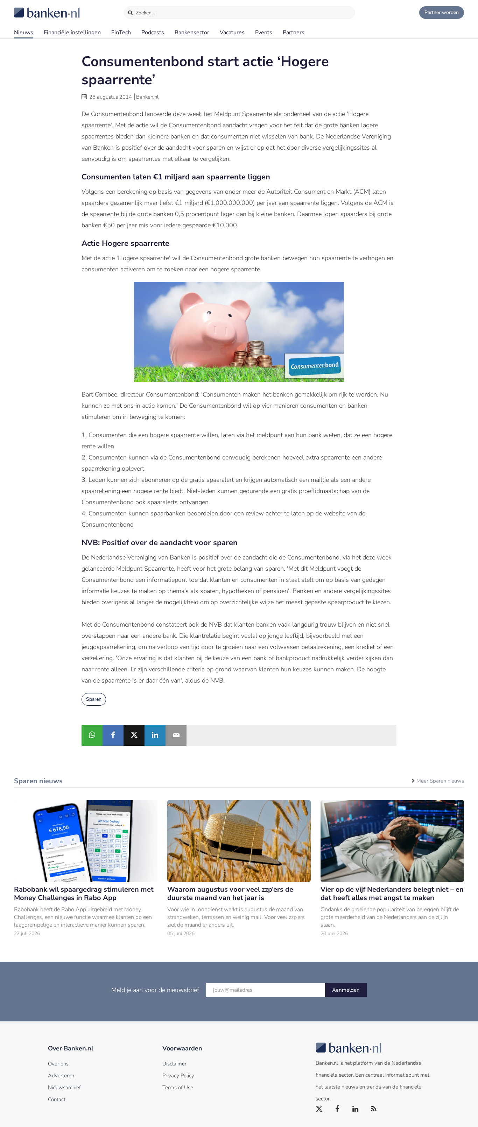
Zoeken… (144, 12)
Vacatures (232, 32)
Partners (293, 32)
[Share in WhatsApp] (92, 735)
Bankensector (192, 32)
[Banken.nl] (29, 8)
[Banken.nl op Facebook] (338, 1109)
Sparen (93, 699)
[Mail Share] (176, 735)
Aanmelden (346, 989)
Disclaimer (174, 1063)
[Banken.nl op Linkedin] (356, 1109)
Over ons (58, 1063)
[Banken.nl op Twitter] (319, 1109)
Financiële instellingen (72, 32)
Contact (56, 1099)
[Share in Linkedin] (155, 735)
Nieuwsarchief (64, 1087)
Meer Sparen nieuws (440, 780)
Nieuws (23, 32)
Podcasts (152, 32)
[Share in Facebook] (113, 735)
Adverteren (61, 1075)
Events (263, 32)
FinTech (121, 32)
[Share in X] (134, 735)
